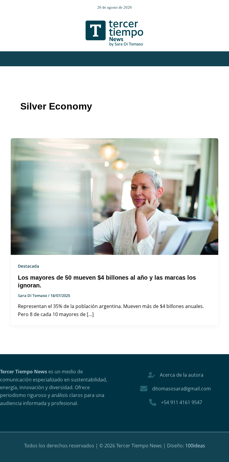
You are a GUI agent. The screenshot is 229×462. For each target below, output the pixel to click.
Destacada (28, 266)
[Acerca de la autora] (175, 375)
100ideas (195, 445)
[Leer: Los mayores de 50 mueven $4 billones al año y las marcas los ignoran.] (114, 196)
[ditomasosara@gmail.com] (175, 388)
